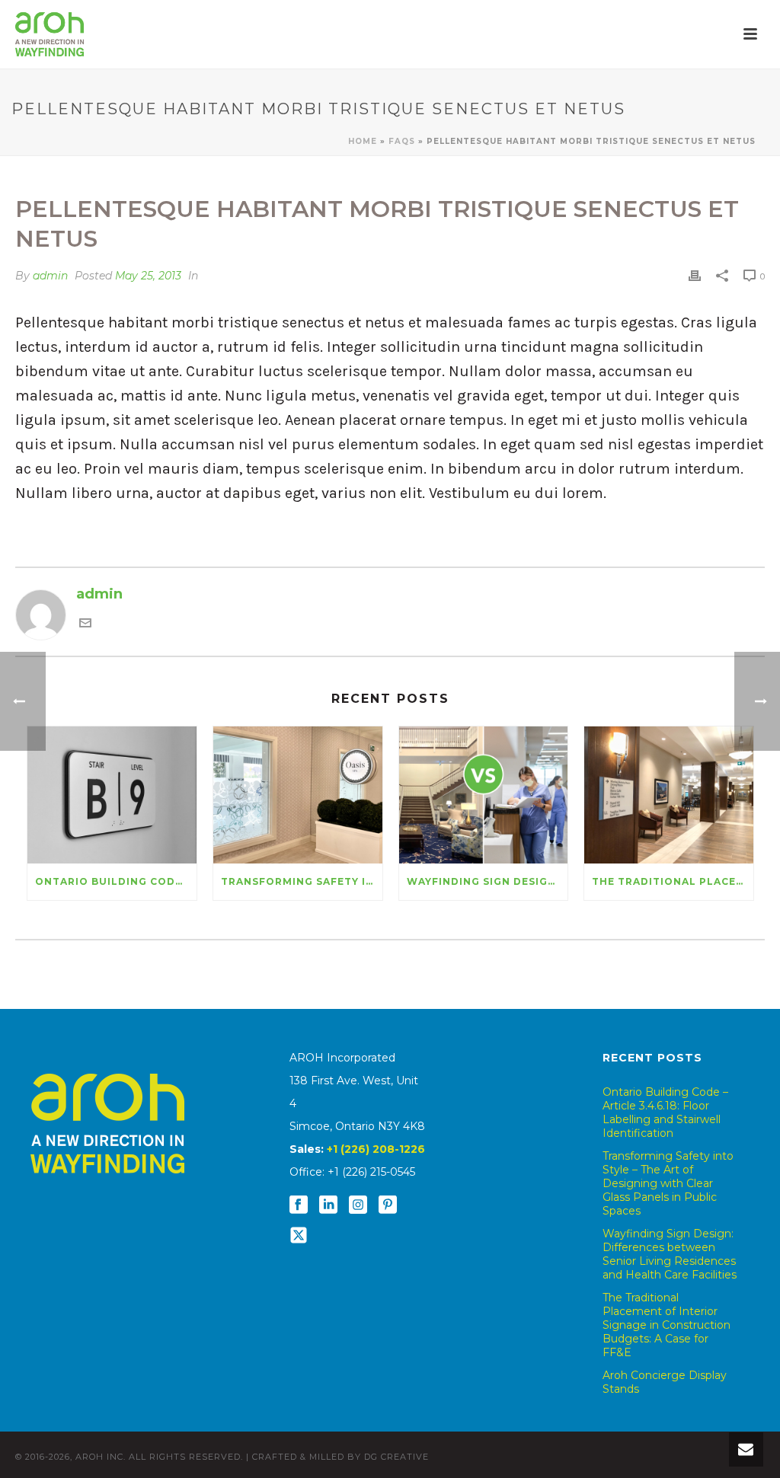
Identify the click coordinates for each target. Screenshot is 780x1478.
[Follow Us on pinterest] (388, 1205)
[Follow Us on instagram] (358, 1205)
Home (362, 141)
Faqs (401, 141)
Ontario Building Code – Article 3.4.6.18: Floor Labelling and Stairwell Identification (116, 881)
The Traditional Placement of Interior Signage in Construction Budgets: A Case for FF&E (672, 881)
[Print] (695, 275)
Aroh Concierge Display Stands (665, 1382)
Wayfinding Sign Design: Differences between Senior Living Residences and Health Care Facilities (487, 881)
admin (50, 276)
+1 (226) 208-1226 (376, 1149)
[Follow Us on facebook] (298, 1205)
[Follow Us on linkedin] (328, 1205)
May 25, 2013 (148, 276)
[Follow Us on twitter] (298, 1236)
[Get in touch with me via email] (85, 624)
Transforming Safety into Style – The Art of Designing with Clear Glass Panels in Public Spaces (301, 881)
